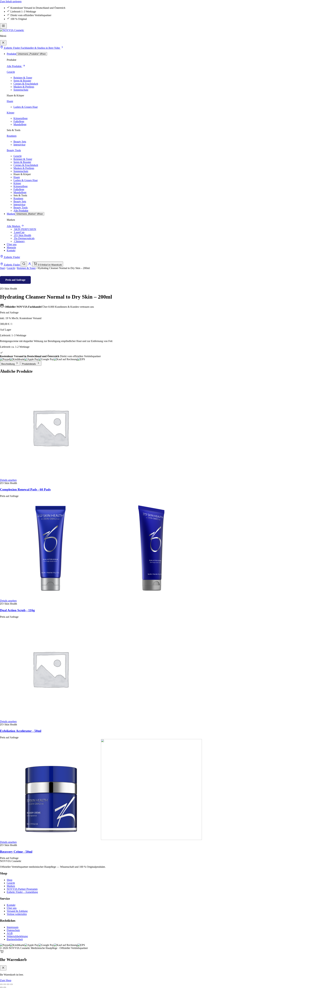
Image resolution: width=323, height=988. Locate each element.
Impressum (12, 927)
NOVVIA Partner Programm (22, 889)
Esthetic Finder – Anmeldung (22, 892)
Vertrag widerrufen (17, 914)
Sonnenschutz (20, 89)
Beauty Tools (14, 150)
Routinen (11, 135)
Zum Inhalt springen (11, 1)
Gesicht (11, 71)
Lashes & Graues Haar (25, 106)
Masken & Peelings (23, 86)
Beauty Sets (19, 141)
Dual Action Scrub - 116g (17, 610)
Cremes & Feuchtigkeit (25, 83)
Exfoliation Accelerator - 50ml (20, 731)
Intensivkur (19, 144)
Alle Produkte (14, 66)
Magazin (11, 247)
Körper (10, 112)
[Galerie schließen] (11, 984)
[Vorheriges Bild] (1, 987)
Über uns (11, 244)
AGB (10, 933)
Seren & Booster (22, 80)
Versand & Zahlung (17, 911)
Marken (11, 213)
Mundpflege (19, 124)
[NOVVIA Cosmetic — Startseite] (12, 30)
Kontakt (11, 250)
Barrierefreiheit (15, 939)
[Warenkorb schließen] (3, 968)
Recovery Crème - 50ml (16, 851)
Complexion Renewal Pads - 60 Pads (25, 489)
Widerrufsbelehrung (17, 936)
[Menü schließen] (3, 42)
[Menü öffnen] (3, 26)
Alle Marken (14, 226)
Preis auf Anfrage (15, 279)
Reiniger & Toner (22, 77)
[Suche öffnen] (24, 264)
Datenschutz (13, 930)
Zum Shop (5, 980)
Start (2, 268)
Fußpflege (18, 121)
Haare (10, 101)
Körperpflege (20, 118)
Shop (9, 879)
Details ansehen (8, 480)
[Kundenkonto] (30, 264)
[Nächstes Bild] (4, 987)
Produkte (11, 53)
